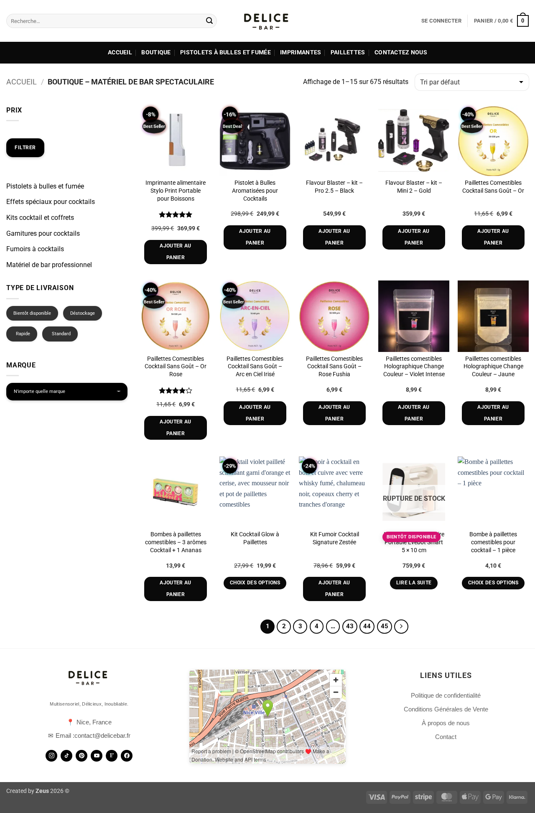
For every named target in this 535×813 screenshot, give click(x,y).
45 (384, 626)
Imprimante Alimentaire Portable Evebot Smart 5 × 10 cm (414, 542)
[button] (441, 20)
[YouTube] (96, 756)
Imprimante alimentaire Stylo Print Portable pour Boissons (175, 190)
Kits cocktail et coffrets (40, 218)
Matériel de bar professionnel (49, 265)
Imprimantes (300, 52)
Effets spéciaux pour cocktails (50, 202)
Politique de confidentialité (446, 695)
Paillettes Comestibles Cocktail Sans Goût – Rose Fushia (334, 366)
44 (367, 626)
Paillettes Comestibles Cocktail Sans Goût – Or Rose (175, 366)
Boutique (156, 52)
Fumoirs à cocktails (35, 249)
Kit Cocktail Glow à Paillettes (255, 538)
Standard (61, 333)
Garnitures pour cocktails (43, 233)
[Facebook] (126, 756)
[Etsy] (111, 756)
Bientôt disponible (32, 313)
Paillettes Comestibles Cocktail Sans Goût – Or (493, 186)
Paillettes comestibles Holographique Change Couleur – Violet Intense (414, 366)
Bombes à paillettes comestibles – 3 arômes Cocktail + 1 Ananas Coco (175, 546)
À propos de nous (446, 722)
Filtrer (25, 147)
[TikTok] (66, 756)
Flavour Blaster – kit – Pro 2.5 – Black (334, 186)
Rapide (23, 333)
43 (350, 626)
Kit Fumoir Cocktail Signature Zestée (334, 538)
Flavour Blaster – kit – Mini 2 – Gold (413, 186)
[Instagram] (51, 756)
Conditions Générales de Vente (446, 709)
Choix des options (255, 583)
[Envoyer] (209, 21)
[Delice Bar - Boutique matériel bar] (267, 21)
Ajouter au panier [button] (175, 251)
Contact (445, 736)
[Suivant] (401, 626)
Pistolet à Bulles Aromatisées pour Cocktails (255, 190)
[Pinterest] (81, 756)
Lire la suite (414, 583)
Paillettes (348, 52)
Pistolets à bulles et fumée (225, 52)
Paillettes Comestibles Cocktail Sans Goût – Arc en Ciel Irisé (255, 366)
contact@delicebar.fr (102, 735)
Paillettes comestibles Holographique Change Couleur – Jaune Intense (493, 370)
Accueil (120, 52)
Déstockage (82, 313)
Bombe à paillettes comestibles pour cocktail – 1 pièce (493, 542)
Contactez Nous (400, 52)
